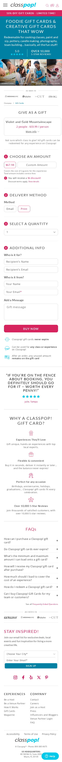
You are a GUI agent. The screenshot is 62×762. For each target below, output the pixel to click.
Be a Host (9, 699)
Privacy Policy (49, 734)
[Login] (57, 5)
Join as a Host (37, 707)
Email (10, 209)
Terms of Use (31, 734)
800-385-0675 (41, 746)
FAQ (32, 722)
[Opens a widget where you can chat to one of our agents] (50, 756)
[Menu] (5, 5)
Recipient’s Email (17, 269)
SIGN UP (31, 665)
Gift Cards (9, 711)
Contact (34, 699)
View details (33, 181)
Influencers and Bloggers (44, 714)
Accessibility (13, 734)
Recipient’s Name (17, 261)
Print (24, 209)
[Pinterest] (46, 677)
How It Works (11, 707)
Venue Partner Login (41, 718)
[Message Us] (53, 5)
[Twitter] (39, 677)
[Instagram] (15, 677)
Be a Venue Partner (14, 703)
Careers (34, 703)
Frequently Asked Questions (45, 604)
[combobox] (31, 654)
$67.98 (10, 165)
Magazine (9, 714)
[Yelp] (31, 677)
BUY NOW (31, 329)
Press (33, 711)
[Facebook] (23, 677)
